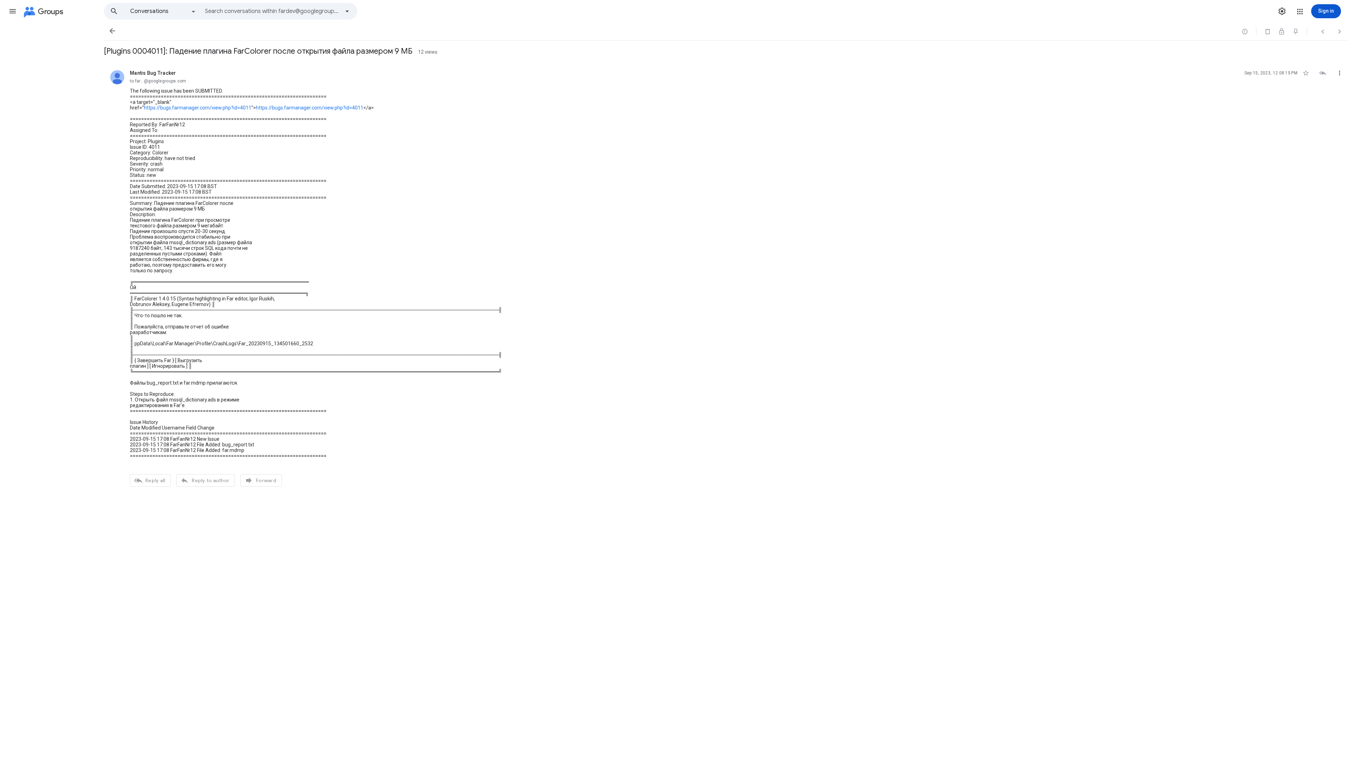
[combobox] (272, 11)
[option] (163, 11)
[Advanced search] (347, 11)
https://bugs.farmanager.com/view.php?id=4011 (197, 108)
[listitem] (726, 277)
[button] (12, 11)
